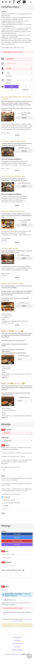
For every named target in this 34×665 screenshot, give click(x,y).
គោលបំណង (7, 429)
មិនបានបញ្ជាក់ (7, 497)
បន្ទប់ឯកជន (25, 89)
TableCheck (17, 544)
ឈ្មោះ (5, 551)
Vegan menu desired (9, 500)
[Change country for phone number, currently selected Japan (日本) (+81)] (3, 565)
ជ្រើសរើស (24, 118)
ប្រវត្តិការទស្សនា (5, 437)
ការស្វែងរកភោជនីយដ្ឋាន (17, 650)
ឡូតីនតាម (3, 531)
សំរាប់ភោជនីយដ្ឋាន (17, 637)
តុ (25, 86)
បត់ (11, 89)
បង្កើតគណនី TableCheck (10, 600)
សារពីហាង (3, 11)
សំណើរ (3, 513)
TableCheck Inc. (16, 654)
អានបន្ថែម (17, 135)
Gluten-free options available (12, 502)
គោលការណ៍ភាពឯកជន (17, 643)
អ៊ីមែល (5, 586)
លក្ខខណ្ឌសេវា (17, 640)
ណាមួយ (12, 86)
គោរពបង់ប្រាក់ (17, 646)
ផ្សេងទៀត (6, 505)
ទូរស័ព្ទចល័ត (7, 562)
